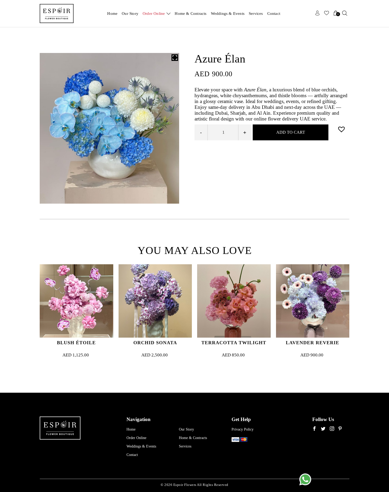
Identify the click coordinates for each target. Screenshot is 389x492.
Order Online (154, 13)
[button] (342, 129)
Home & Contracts (190, 13)
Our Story (130, 13)
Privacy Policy (243, 429)
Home (112, 13)
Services (256, 13)
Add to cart (290, 132)
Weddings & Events (228, 13)
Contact (273, 13)
